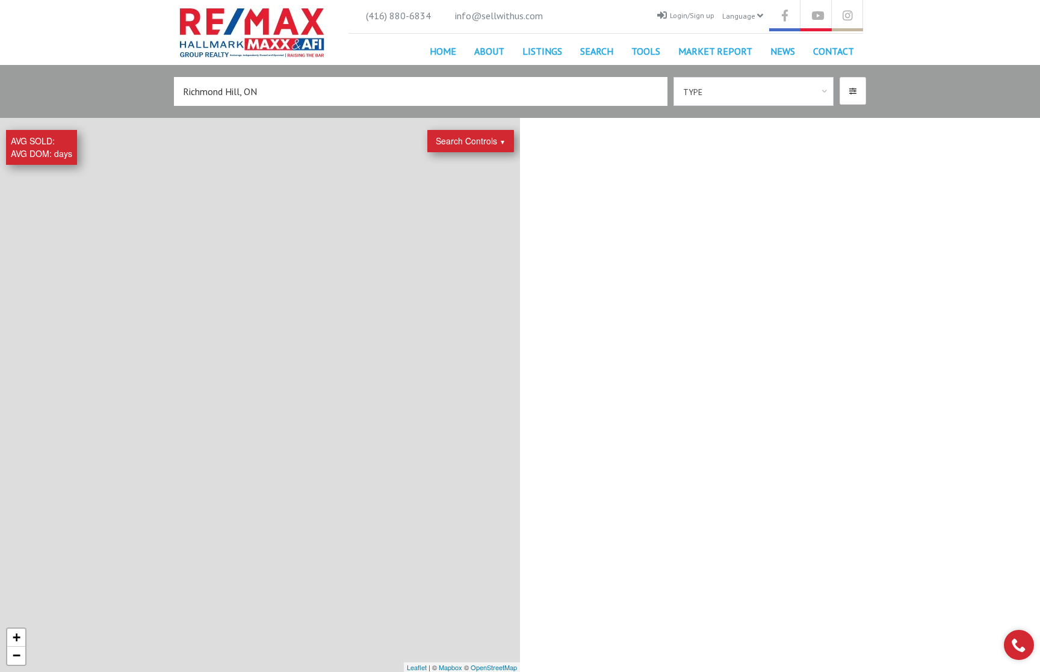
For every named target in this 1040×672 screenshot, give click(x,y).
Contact (833, 51)
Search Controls (471, 141)
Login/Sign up (692, 15)
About (489, 51)
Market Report (715, 51)
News (782, 51)
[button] (853, 91)
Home (443, 51)
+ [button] (16, 637)
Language (739, 15)
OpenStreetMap (494, 667)
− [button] (16, 655)
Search (596, 51)
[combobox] (753, 91)
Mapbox (450, 667)
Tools (645, 51)
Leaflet (417, 667)
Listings (542, 51)
